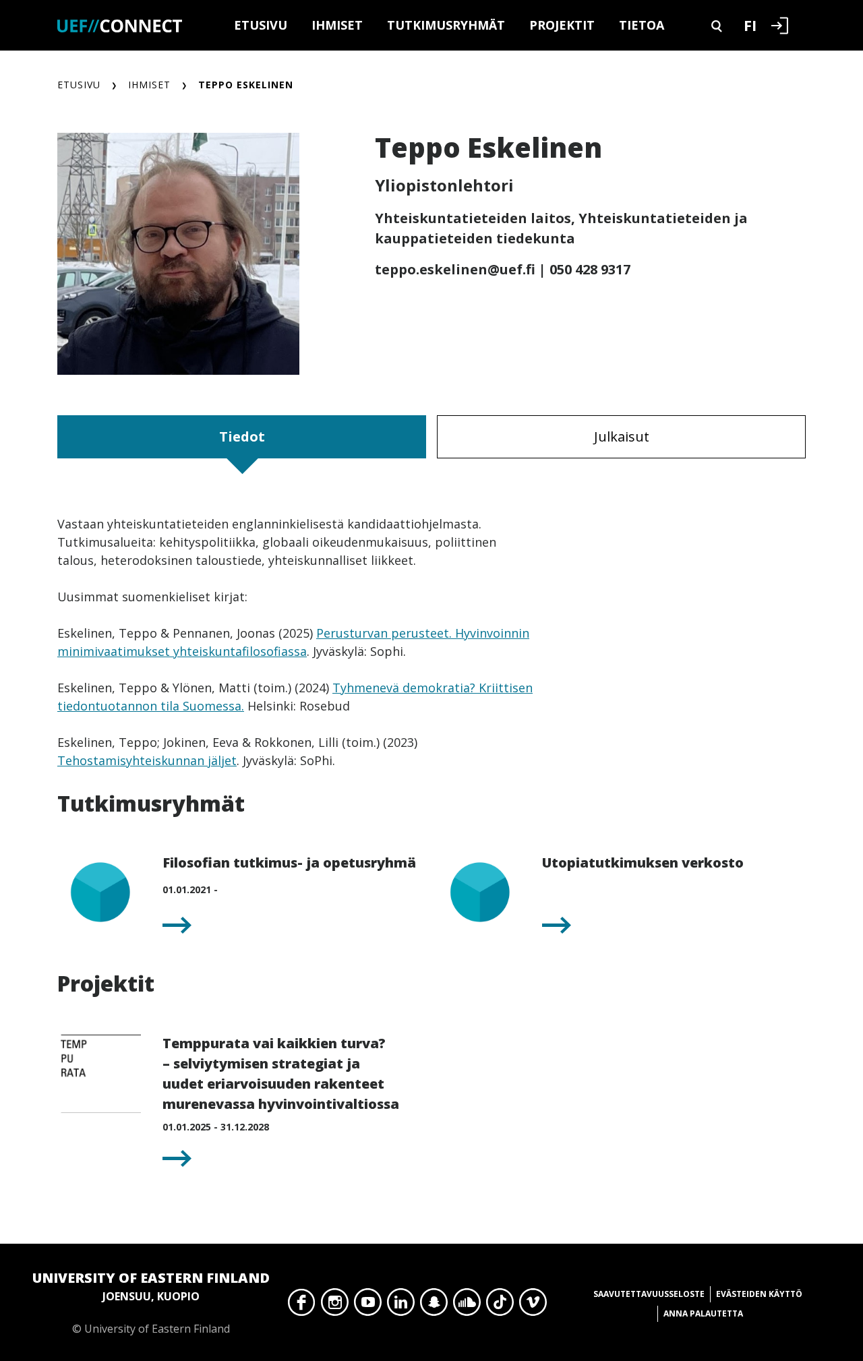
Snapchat (434, 1305)
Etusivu (260, 25)
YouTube (368, 1305)
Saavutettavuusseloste (649, 1294)
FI (750, 25)
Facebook (302, 1305)
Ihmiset (337, 25)
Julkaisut (621, 436)
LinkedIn (401, 1305)
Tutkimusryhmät (446, 25)
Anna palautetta (703, 1313)
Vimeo (533, 1305)
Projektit (562, 25)
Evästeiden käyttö (759, 1294)
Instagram (335, 1305)
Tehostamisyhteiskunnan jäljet (147, 760)
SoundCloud (467, 1305)
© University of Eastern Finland (151, 1302)
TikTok (500, 1305)
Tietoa (641, 25)
